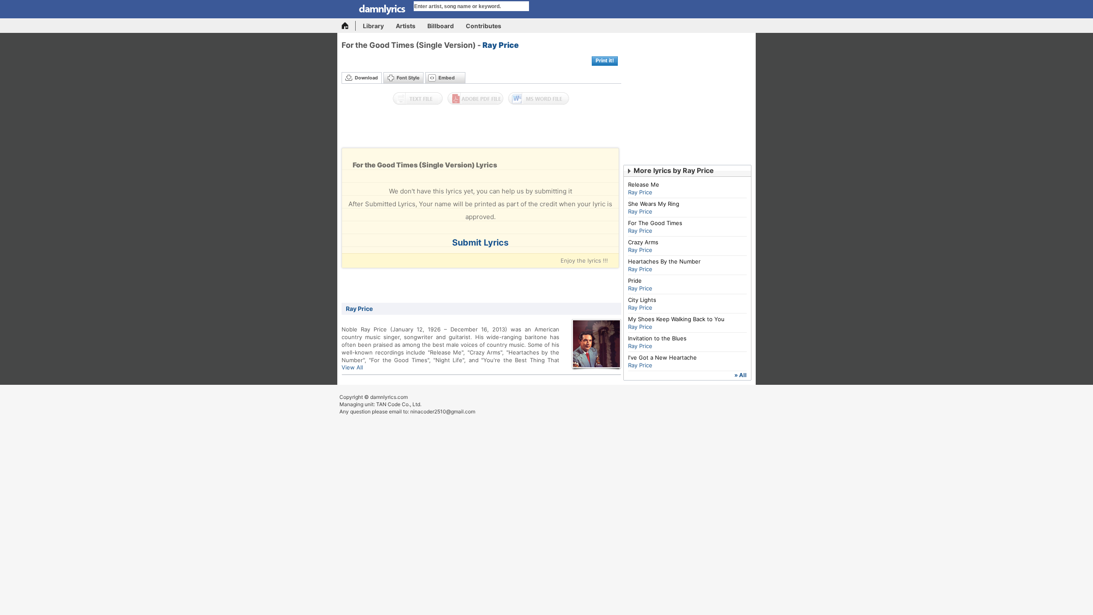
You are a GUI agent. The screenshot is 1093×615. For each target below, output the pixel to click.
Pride (635, 280)
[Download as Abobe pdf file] (475, 98)
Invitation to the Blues (657, 338)
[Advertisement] (482, 128)
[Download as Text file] (418, 98)
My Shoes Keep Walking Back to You (676, 319)
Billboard (440, 25)
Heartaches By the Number (664, 261)
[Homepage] (349, 26)
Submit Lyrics (480, 242)
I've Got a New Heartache (662, 357)
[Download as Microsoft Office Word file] (538, 98)
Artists (405, 25)
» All (740, 375)
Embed (446, 78)
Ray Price (500, 45)
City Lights (642, 299)
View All (352, 367)
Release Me (643, 184)
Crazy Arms (643, 242)
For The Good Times (655, 223)
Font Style (408, 78)
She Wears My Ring (653, 203)
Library (373, 25)
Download (366, 78)
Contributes (483, 25)
